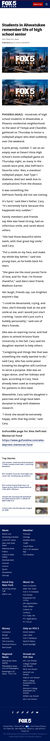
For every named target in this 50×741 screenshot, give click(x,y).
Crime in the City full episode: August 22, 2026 (17, 509)
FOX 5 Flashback (30, 638)
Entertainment (8, 560)
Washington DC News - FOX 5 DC (9, 672)
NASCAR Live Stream (28, 673)
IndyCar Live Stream (31, 677)
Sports (4, 569)
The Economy (8, 641)
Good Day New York (7, 583)
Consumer (6, 632)
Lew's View (27, 635)
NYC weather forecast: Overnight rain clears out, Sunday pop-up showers (17, 475)
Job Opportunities (30, 603)
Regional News (7, 655)
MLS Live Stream (30, 699)
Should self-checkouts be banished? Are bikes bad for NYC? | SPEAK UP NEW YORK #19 (16, 499)
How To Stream (29, 585)
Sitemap (5, 575)
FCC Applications (30, 618)
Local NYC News (9, 540)
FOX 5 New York (8, 39)
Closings (26, 537)
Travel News (28, 546)
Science (5, 566)
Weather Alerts (29, 540)
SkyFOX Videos (29, 641)
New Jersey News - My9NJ (10, 661)
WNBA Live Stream (31, 696)
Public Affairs (28, 606)
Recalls (5, 635)
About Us (28, 582)
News (17, 39)
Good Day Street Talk (9, 589)
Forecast (26, 534)
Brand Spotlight (29, 644)
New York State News (8, 544)
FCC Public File (29, 615)
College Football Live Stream (29, 665)
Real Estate (6, 647)
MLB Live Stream (30, 669)
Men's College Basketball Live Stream (29, 682)
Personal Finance (9, 644)
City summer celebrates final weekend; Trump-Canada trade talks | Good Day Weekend (18, 464)
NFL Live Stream (30, 660)
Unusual (5, 563)
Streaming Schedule (10, 537)
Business (5, 638)
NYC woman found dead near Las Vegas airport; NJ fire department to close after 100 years (16, 487)
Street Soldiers (29, 632)
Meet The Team (29, 588)
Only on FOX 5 (31, 628)
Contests (26, 612)
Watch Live (38, 4)
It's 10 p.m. (27, 622)
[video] (41, 465)
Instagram (18, 712)
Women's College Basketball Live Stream (30, 690)
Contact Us (27, 609)
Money (6, 628)
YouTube (27, 712)
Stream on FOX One (29, 655)
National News (8, 548)
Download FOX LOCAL (29, 599)
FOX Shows (27, 595)
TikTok (23, 712)
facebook (13, 712)
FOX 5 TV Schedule (31, 592)
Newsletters (7, 572)
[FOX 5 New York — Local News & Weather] (9, 4)
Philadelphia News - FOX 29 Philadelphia (10, 667)
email (37, 712)
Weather (28, 530)
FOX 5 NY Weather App (30, 550)
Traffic (25, 543)
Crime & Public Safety (8, 555)
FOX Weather (28, 554)
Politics (5, 551)
